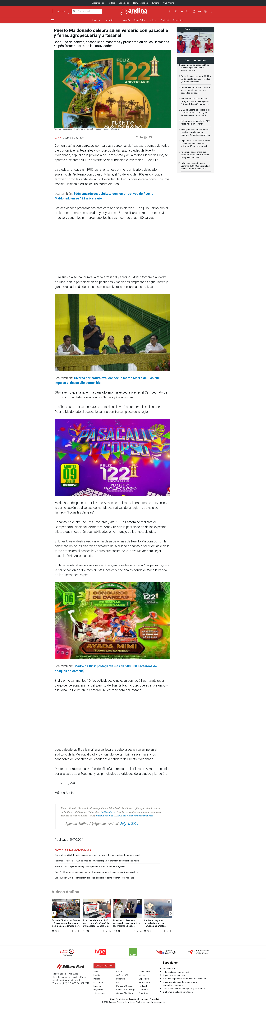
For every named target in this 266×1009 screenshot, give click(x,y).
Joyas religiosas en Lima (174, 975)
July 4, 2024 (129, 824)
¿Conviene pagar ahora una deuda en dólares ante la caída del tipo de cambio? (195, 155)
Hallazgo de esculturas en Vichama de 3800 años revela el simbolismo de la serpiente (195, 166)
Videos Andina (65, 891)
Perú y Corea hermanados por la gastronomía (184, 988)
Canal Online (139, 20)
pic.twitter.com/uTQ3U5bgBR (138, 815)
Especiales (124, 3)
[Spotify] (206, 11)
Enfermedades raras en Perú (176, 972)
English (61, 11)
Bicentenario (98, 3)
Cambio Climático (124, 993)
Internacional (99, 993)
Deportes (120, 979)
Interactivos (144, 982)
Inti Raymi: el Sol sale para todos (178, 992)
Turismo (155, 3)
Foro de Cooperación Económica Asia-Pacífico (184, 978)
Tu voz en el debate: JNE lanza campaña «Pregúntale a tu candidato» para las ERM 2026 (97, 924)
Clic (118, 982)
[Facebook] (169, 11)
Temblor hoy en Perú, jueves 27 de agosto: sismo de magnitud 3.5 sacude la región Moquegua (195, 101)
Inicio (96, 971)
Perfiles (111, 3)
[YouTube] (187, 11)
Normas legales (140, 3)
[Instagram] (193, 11)
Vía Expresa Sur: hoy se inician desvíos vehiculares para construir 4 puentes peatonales (195, 132)
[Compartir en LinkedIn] (79, 931)
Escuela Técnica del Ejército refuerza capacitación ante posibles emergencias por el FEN (66, 924)
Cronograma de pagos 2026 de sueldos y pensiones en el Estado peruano (195, 68)
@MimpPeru (108, 811)
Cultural (119, 971)
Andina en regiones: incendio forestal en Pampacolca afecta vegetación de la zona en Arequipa (156, 926)
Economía (98, 982)
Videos (153, 20)
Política (97, 979)
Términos (143, 999)
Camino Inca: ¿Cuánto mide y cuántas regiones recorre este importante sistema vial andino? (97, 855)
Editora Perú (114, 999)
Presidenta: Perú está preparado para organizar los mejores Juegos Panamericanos (126, 924)
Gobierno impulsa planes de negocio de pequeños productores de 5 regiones (90, 866)
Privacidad (154, 999)
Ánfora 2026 (122, 975)
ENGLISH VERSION (104, 966)
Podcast (165, 20)
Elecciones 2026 (170, 968)
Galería (126, 20)
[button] (53, 913)
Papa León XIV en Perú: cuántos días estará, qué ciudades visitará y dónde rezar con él (195, 143)
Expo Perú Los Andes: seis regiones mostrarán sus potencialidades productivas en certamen (97, 872)
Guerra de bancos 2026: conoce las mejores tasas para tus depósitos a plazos (195, 90)
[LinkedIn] (181, 11)
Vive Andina (168, 3)
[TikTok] (211, 11)
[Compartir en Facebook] (73, 931)
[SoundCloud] (200, 11)
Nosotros (143, 993)
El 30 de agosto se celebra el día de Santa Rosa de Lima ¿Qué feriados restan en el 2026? (195, 113)
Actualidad (112, 20)
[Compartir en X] (76, 931)
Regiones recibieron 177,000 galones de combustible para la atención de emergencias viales (97, 861)
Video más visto (195, 29)
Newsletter (178, 20)
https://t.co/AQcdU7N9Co (109, 815)
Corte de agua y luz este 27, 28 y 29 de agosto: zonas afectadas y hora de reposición (196, 79)
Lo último (96, 20)
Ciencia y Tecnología (125, 989)
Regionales (98, 989)
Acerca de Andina (130, 999)
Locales (97, 986)
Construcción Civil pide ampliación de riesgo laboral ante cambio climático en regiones (94, 878)
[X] (175, 11)
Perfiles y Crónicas (125, 986)
